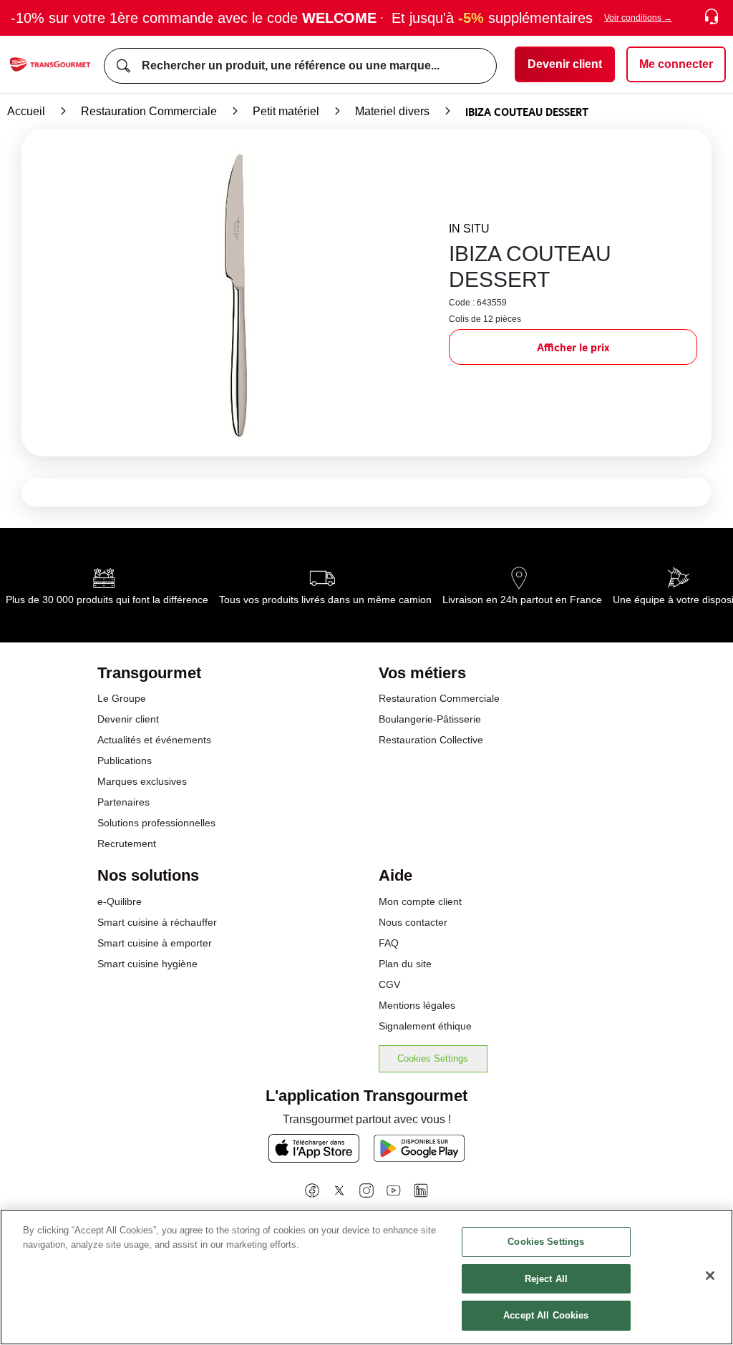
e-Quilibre (119, 901)
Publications (124, 760)
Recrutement (126, 843)
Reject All (546, 1278)
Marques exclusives (142, 781)
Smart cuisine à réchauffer (157, 922)
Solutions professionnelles (156, 822)
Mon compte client (420, 901)
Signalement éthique (425, 1026)
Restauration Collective (431, 739)
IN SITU (469, 228)
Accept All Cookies (545, 1315)
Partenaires (123, 802)
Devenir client (128, 719)
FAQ (389, 943)
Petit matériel (286, 111)
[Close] (710, 1275)
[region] (366, 1277)
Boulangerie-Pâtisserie (430, 719)
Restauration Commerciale (149, 111)
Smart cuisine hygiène (147, 963)
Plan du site (405, 963)
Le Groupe (121, 698)
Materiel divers (392, 111)
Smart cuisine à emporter (154, 943)
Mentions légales (417, 1005)
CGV (389, 984)
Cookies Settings (432, 1058)
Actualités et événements (154, 739)
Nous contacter (413, 922)
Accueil (26, 111)
